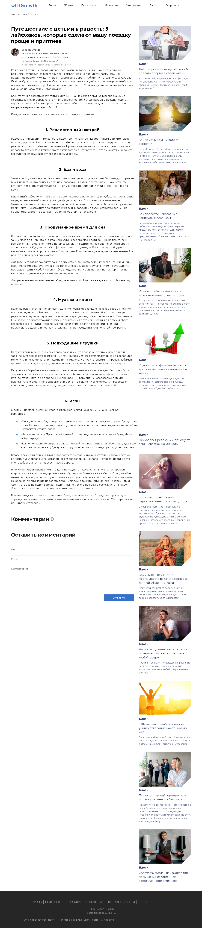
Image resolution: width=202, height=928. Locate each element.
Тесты (142, 902)
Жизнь (37, 902)
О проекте (107, 919)
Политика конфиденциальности (78, 919)
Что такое (114, 902)
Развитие (75, 902)
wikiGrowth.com (19, 14)
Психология (54, 902)
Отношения (94, 902)
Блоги (33, 14)
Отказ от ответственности (39, 919)
